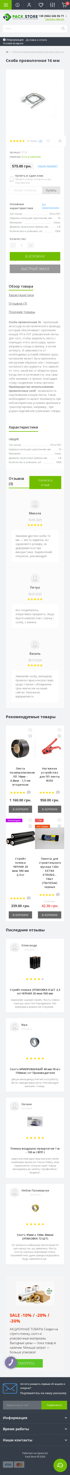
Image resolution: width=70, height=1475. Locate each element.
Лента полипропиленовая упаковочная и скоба (40, 52)
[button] (29, 5)
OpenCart (42, 1453)
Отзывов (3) (18, 303)
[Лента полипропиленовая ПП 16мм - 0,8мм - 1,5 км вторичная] (20, 748)
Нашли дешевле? (48, 166)
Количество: (18, 239)
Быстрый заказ (35, 268)
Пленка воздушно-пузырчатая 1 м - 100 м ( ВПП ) (35, 1150)
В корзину (35, 256)
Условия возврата (13, 43)
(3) (40, 141)
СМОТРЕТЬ (26, 1363)
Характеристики (21, 295)
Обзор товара (21, 286)
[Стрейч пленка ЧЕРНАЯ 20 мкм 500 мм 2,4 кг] (20, 838)
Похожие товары (22, 312)
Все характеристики (50, 206)
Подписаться (54, 1405)
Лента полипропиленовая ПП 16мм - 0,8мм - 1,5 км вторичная (24, 776)
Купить (51, 190)
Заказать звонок (54, 19)
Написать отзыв (45, 482)
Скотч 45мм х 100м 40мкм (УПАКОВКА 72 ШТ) (35, 1236)
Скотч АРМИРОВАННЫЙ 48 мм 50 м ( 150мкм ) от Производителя (35, 1071)
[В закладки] (30, 730)
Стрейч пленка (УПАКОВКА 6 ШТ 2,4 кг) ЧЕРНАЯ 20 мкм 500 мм (35, 991)
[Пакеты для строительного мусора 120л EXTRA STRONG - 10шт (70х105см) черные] (49, 838)
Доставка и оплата (36, 40)
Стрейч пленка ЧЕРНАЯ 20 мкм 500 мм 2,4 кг (20, 867)
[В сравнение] (30, 736)
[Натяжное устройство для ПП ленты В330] (49, 748)
